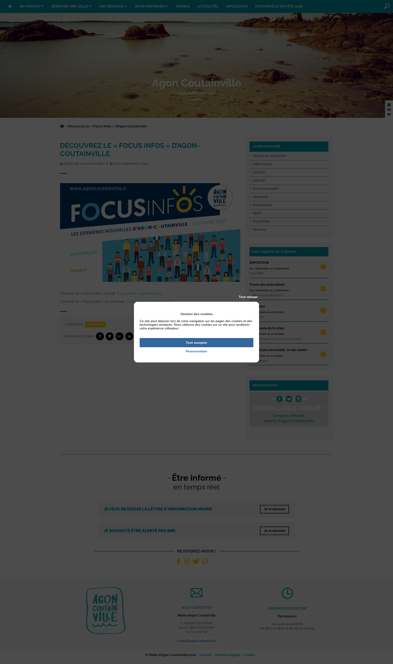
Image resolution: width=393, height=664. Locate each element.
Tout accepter (196, 342)
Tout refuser (248, 297)
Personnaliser (196, 351)
